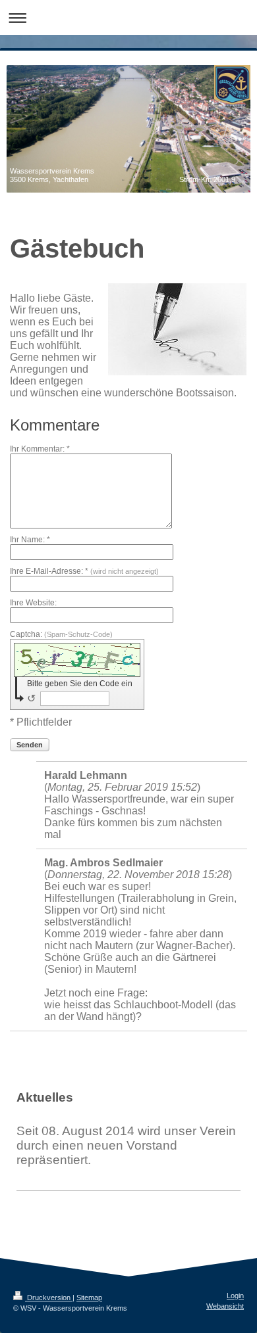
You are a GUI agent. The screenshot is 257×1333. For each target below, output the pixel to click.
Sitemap (89, 1297)
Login (235, 1295)
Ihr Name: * (30, 539)
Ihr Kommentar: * (40, 449)
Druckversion (48, 1297)
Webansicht (225, 1306)
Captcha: (61, 634)
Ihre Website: (33, 602)
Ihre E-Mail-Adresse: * (84, 571)
